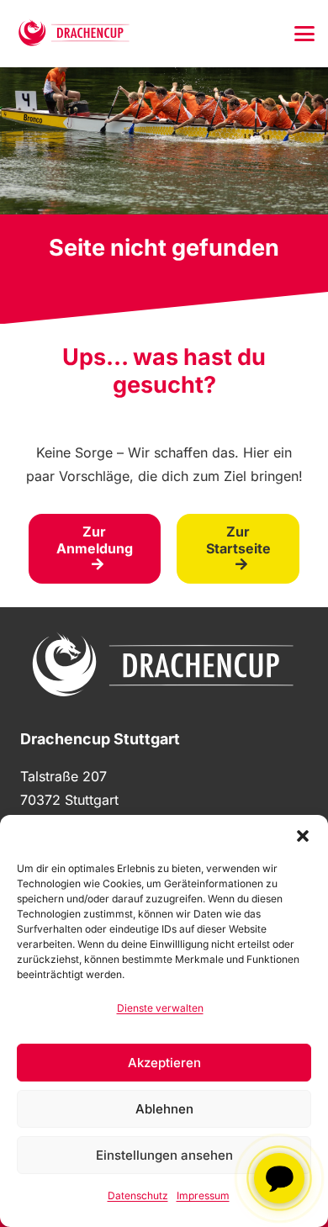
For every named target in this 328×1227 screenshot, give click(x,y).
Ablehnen (164, 1109)
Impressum (203, 1195)
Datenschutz (138, 1195)
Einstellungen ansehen (164, 1155)
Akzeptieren (164, 1063)
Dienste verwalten (160, 1008)
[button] (302, 836)
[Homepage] (74, 33)
